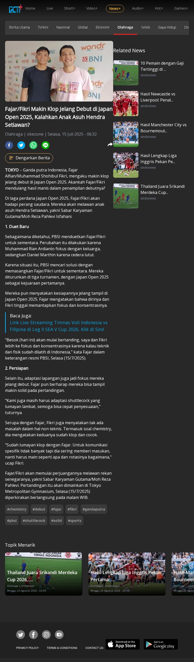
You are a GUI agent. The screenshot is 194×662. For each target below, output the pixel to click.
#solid (56, 520)
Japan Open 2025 (50, 182)
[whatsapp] (33, 145)
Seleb (145, 27)
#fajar (56, 509)
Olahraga (125, 27)
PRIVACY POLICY (27, 648)
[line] (45, 145)
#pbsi (12, 520)
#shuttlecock (34, 520)
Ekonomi (102, 27)
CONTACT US (94, 648)
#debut (39, 509)
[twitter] (21, 145)
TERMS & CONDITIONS (62, 648)
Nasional (63, 27)
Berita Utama (19, 27)
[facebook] (9, 145)
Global (83, 27)
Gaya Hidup (167, 27)
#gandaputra (94, 509)
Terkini (43, 27)
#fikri (72, 509)
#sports (74, 520)
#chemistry (17, 509)
